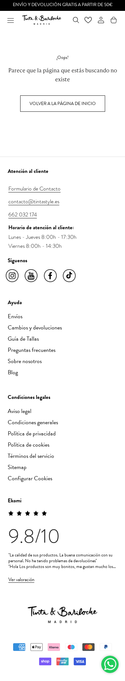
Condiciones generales (33, 422)
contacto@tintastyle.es (33, 201)
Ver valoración (21, 579)
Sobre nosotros (25, 361)
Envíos (15, 316)
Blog (13, 372)
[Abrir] (10, 20)
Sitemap (17, 467)
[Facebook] (51, 276)
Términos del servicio (31, 455)
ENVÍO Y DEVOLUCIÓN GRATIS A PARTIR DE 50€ (63, 4)
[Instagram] (13, 276)
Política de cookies (28, 444)
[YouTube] (31, 276)
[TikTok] (70, 276)
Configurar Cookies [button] (30, 478)
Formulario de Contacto (34, 188)
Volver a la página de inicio (62, 103)
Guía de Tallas (23, 338)
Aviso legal (19, 411)
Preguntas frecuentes (31, 349)
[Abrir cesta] (114, 20)
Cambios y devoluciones (35, 327)
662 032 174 (22, 214)
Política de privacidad (32, 433)
